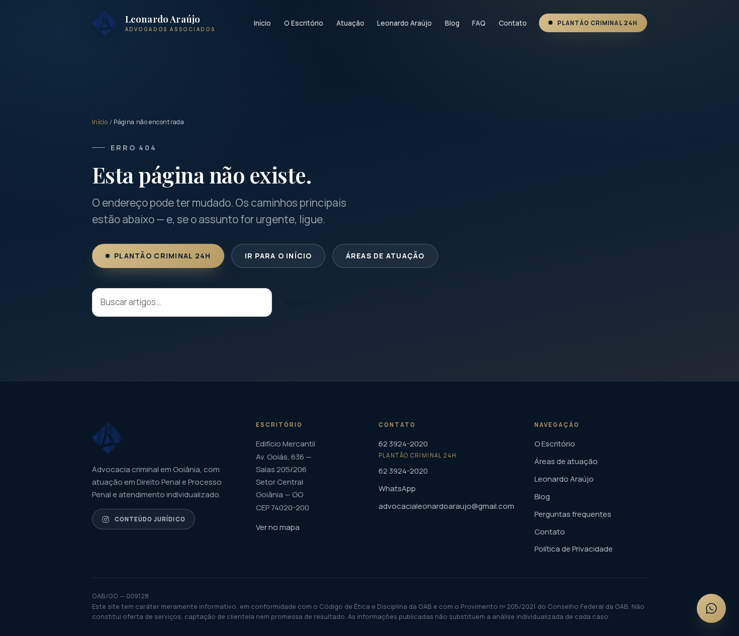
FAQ (479, 23)
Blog (452, 23)
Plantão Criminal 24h (597, 23)
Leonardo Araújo (404, 23)
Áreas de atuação (384, 255)
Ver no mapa (278, 527)
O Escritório (303, 23)
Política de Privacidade (573, 548)
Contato (513, 23)
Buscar (299, 302)
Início (262, 23)
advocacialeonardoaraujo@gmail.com (446, 506)
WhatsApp (397, 488)
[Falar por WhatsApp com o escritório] (711, 608)
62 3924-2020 (403, 471)
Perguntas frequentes (572, 514)
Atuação (350, 23)
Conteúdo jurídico (150, 519)
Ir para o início (278, 255)
